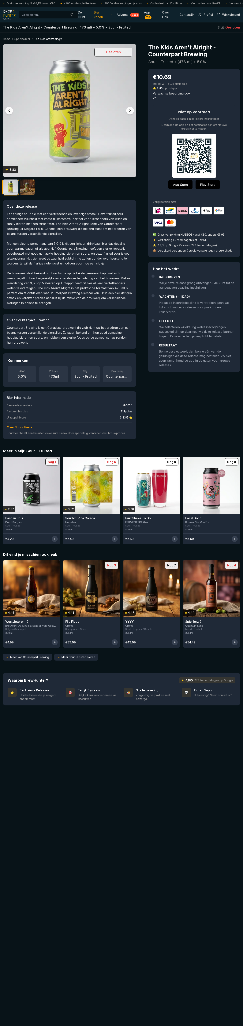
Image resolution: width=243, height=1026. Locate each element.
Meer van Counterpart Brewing (27, 657)
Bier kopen (98, 14)
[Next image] (130, 110)
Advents (127, 15)
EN (192, 14)
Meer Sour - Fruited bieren (76, 657)
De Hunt (81, 14)
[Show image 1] (10, 187)
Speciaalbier (22, 38)
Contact (185, 15)
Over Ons (165, 14)
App (147, 14)
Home (6, 38)
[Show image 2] (27, 187)
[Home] (9, 14)
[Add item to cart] (55, 539)
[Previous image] (9, 110)
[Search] (72, 14)
